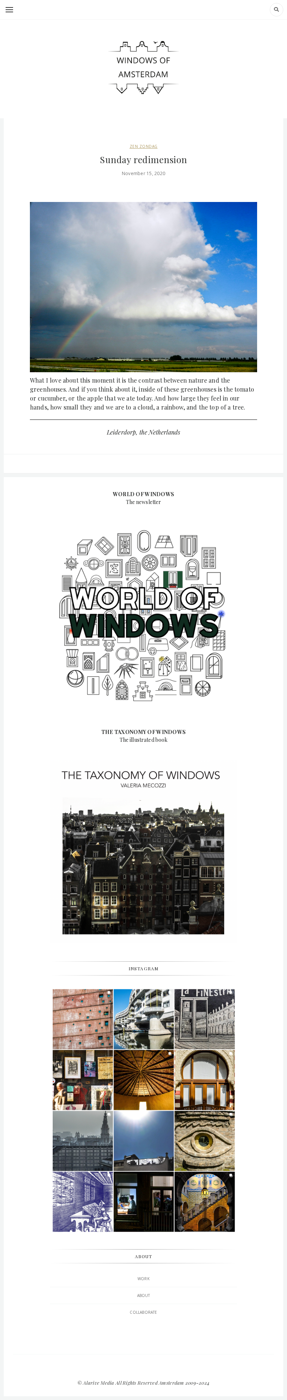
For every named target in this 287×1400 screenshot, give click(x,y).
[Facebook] (143, 1367)
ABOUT (143, 1295)
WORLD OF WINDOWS (143, 494)
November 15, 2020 (143, 173)
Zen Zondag (144, 146)
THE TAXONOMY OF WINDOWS (143, 731)
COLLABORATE (143, 1312)
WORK (143, 1278)
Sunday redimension (143, 159)
